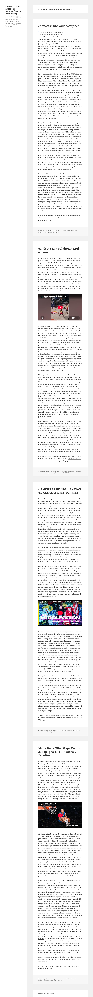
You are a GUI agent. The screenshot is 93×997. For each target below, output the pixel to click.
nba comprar (55, 232)
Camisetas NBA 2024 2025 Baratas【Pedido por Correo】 (13, 10)
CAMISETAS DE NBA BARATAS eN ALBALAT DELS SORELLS (59, 490)
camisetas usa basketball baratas (53, 980)
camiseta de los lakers (49, 641)
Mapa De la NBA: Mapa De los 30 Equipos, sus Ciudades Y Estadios (59, 751)
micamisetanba (53, 438)
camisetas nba (65, 345)
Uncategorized (55, 230)
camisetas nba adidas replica (58, 26)
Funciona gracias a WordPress (46, 993)
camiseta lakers (62, 718)
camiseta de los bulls (68, 771)
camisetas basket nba (67, 979)
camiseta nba (50, 218)
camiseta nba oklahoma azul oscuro (58, 250)
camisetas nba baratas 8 (45, 232)
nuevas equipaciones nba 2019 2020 (59, 473)
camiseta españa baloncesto (69, 230)
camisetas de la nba (74, 458)
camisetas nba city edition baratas (61, 732)
